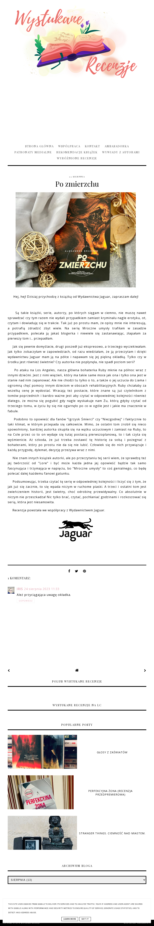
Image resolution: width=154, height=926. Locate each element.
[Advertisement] (77, 109)
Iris (20, 589)
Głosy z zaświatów (112, 752)
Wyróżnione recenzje (77, 158)
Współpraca (69, 146)
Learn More (69, 919)
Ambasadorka (117, 146)
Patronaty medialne (33, 152)
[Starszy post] (145, 670)
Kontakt (92, 146)
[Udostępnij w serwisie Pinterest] (84, 572)
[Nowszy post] (9, 670)
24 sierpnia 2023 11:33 (41, 589)
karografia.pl (144, 923)
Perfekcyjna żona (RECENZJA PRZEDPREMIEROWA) (110, 792)
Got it (85, 919)
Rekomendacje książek (77, 152)
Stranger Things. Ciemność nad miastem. (112, 833)
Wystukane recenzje (30, 923)
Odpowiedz (26, 600)
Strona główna (39, 146)
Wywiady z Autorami (121, 152)
